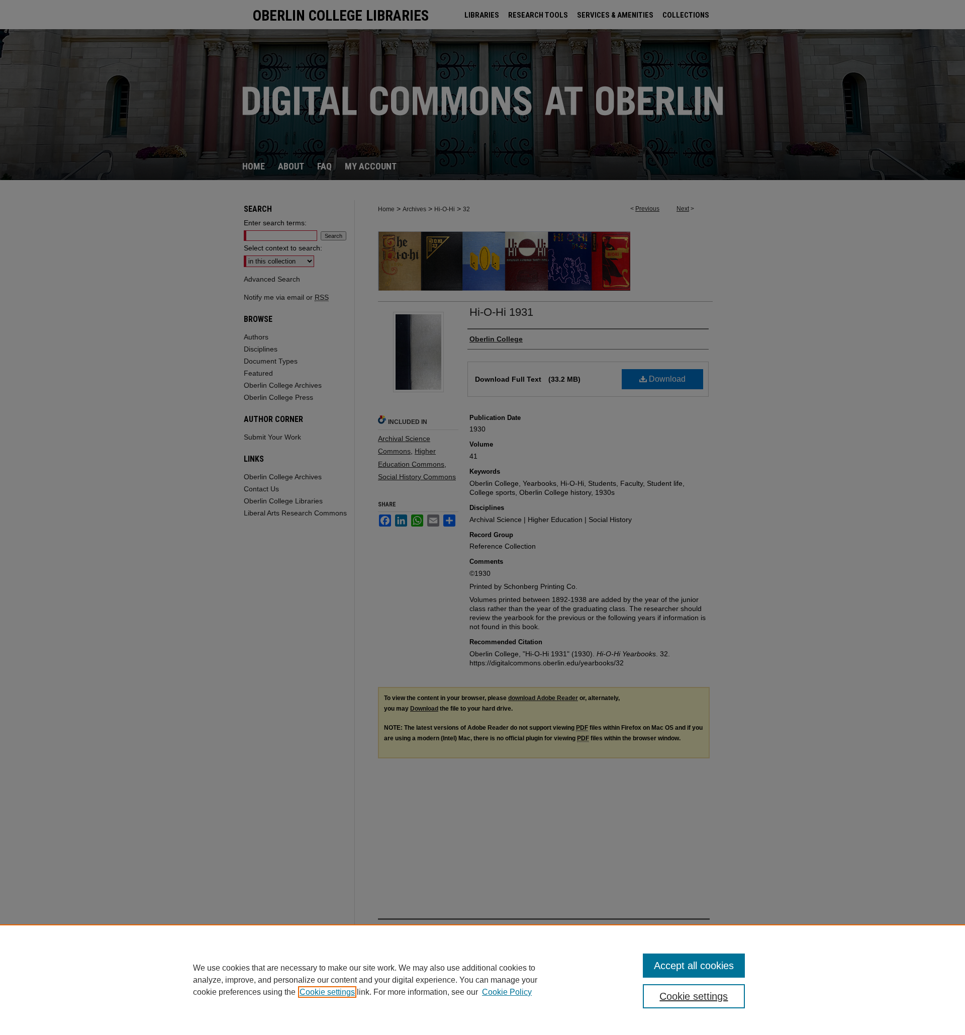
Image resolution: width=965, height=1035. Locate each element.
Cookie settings (327, 992)
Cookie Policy (507, 992)
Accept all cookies (694, 965)
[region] (482, 979)
